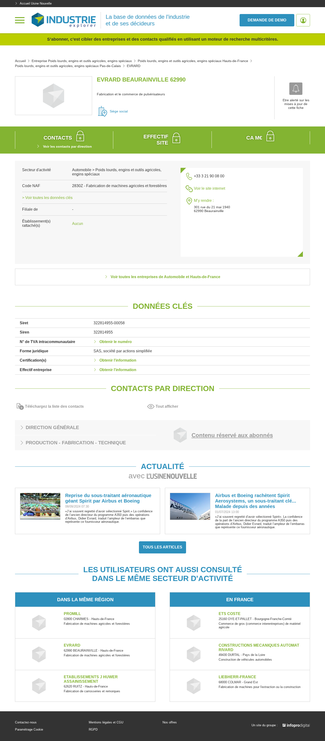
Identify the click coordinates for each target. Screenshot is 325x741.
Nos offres (169, 722)
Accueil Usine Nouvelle (36, 3)
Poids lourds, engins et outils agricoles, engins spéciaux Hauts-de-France (193, 61)
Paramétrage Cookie (29, 729)
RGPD (93, 729)
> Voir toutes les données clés (47, 198)
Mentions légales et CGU (106, 722)
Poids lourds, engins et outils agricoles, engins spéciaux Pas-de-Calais (68, 66)
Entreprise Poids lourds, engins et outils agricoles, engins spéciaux (82, 61)
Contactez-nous (26, 722)
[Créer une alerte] (295, 88)
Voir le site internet (209, 188)
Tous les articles (162, 547)
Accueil (20, 61)
